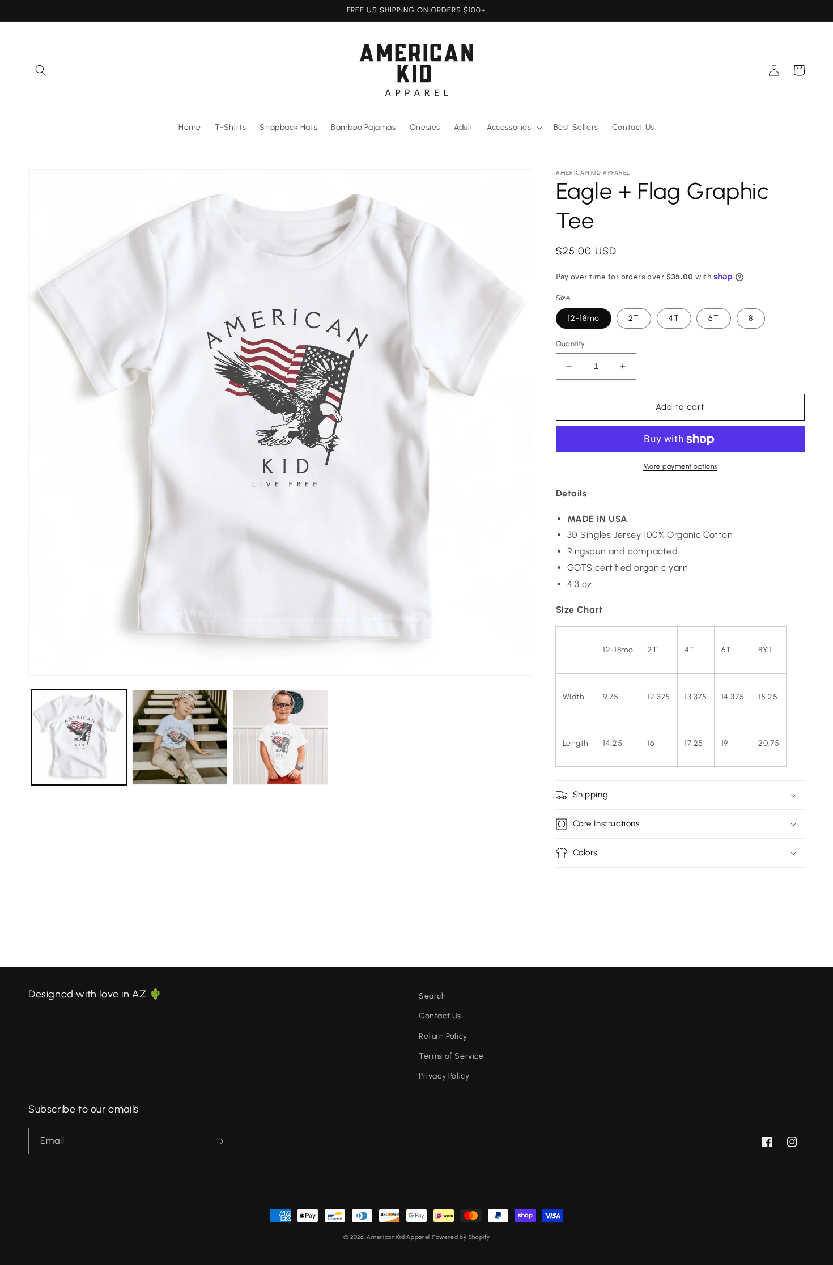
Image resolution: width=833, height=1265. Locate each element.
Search (433, 996)
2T (633, 318)
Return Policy (443, 1036)
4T (674, 318)
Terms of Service (451, 1056)
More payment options (680, 466)
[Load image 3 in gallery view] (280, 736)
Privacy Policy (444, 1076)
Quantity (570, 343)
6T (713, 318)
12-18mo (584, 318)
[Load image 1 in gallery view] (78, 736)
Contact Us (440, 1016)
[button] (40, 70)
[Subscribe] (219, 1141)
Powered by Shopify (461, 1237)
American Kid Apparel (398, 1237)
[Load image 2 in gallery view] (179, 736)
